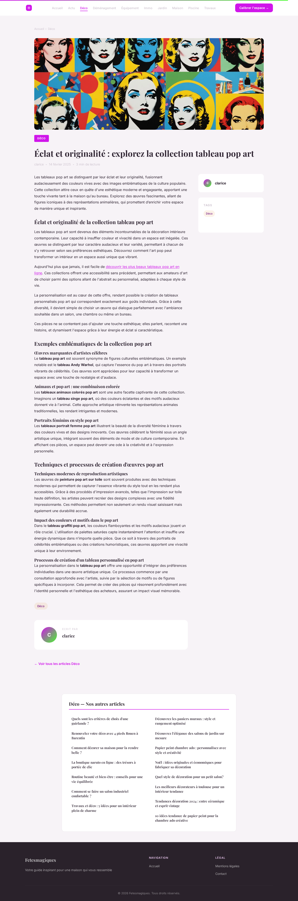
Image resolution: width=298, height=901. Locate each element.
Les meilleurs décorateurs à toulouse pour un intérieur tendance (189, 789)
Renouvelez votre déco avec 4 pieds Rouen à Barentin (105, 735)
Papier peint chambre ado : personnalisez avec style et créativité (190, 750)
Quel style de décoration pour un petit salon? (189, 777)
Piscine (193, 8)
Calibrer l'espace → (254, 8)
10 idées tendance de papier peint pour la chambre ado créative (186, 818)
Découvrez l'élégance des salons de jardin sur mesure (189, 735)
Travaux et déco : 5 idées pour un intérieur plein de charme (104, 808)
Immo (148, 8)
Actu (71, 8)
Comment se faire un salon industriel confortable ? (100, 793)
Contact (221, 873)
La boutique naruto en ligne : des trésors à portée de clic (104, 764)
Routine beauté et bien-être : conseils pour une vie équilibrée (107, 779)
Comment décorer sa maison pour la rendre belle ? (105, 750)
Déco (84, 8)
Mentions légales (227, 866)
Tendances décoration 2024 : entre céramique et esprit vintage (189, 803)
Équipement (130, 8)
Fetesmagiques (40, 860)
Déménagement (104, 8)
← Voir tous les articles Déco (57, 664)
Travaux (210, 8)
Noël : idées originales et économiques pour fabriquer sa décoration (188, 764)
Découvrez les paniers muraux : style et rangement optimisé (185, 721)
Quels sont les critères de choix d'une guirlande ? (100, 721)
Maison (177, 8)
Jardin (162, 8)
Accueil (57, 8)
